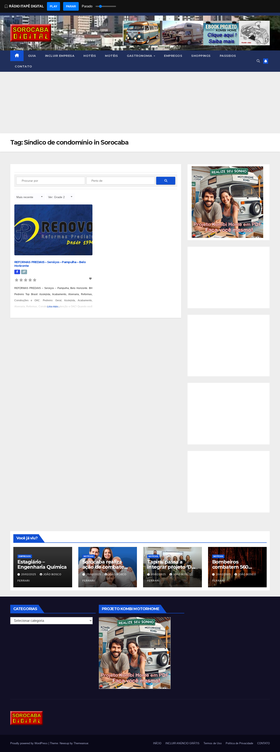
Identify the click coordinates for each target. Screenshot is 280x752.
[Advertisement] (140, 102)
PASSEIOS (228, 56)
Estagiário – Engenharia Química (41, 564)
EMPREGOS (173, 56)
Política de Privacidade (239, 743)
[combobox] (29, 196)
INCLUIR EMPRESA (60, 56)
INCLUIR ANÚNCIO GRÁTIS (182, 743)
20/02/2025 (29, 574)
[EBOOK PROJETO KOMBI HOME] (227, 202)
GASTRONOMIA (140, 56)
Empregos (25, 556)
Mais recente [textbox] (24, 197)
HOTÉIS (89, 56)
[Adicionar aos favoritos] (90, 278)
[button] (258, 61)
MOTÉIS (111, 56)
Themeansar (81, 743)
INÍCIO (157, 743)
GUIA (32, 56)
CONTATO (23, 66)
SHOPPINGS (201, 56)
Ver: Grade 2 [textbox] (56, 197)
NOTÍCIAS (88, 556)
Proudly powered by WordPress (29, 743)
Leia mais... (53, 306)
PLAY (53, 6)
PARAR (71, 6)
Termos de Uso (213, 743)
